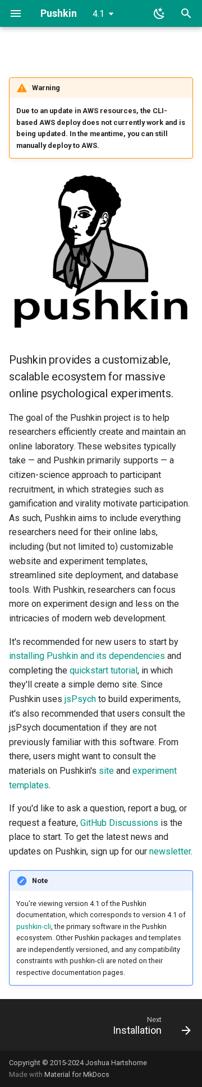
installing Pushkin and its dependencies (87, 656)
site (106, 770)
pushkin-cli (33, 926)
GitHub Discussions (119, 822)
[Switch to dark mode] (159, 13)
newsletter (170, 851)
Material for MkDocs (76, 1074)
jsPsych (80, 699)
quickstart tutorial (103, 670)
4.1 (98, 13)
